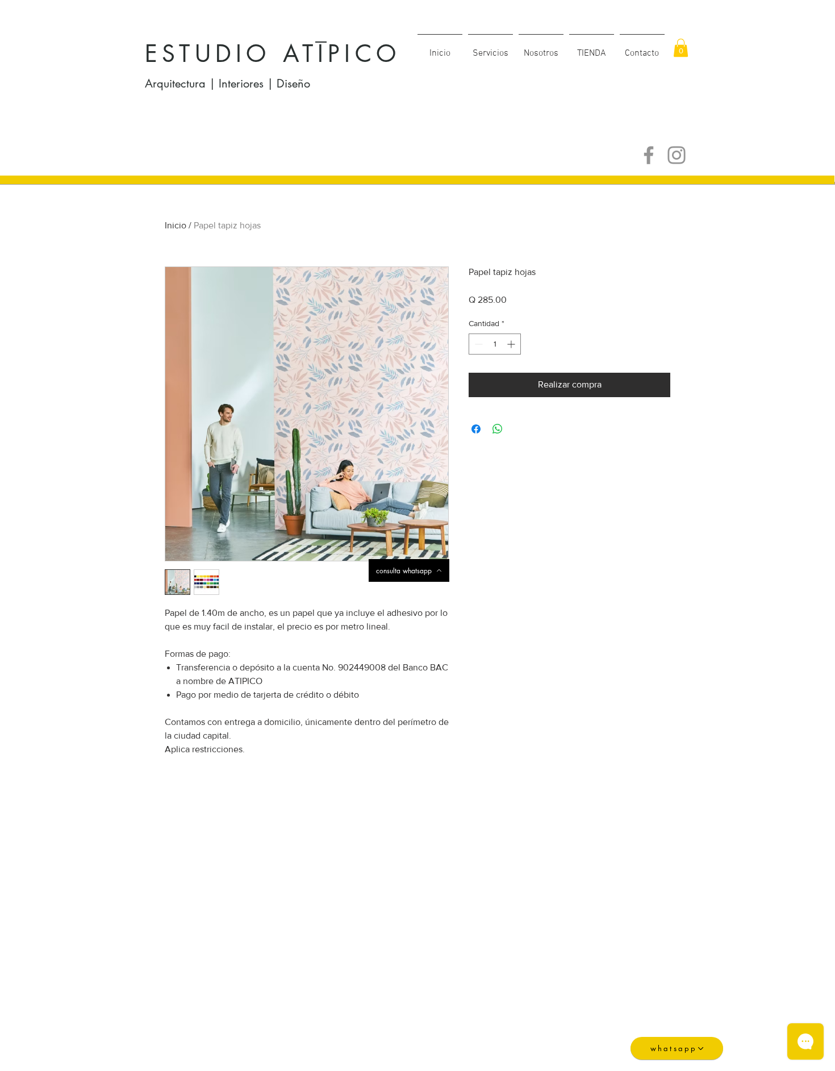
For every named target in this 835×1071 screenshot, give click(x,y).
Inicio (175, 225)
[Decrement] (477, 344)
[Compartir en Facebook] (476, 429)
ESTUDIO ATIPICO (272, 54)
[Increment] (512, 344)
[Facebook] (649, 155)
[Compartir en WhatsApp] (497, 429)
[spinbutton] (495, 344)
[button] (591, 48)
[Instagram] (676, 155)
